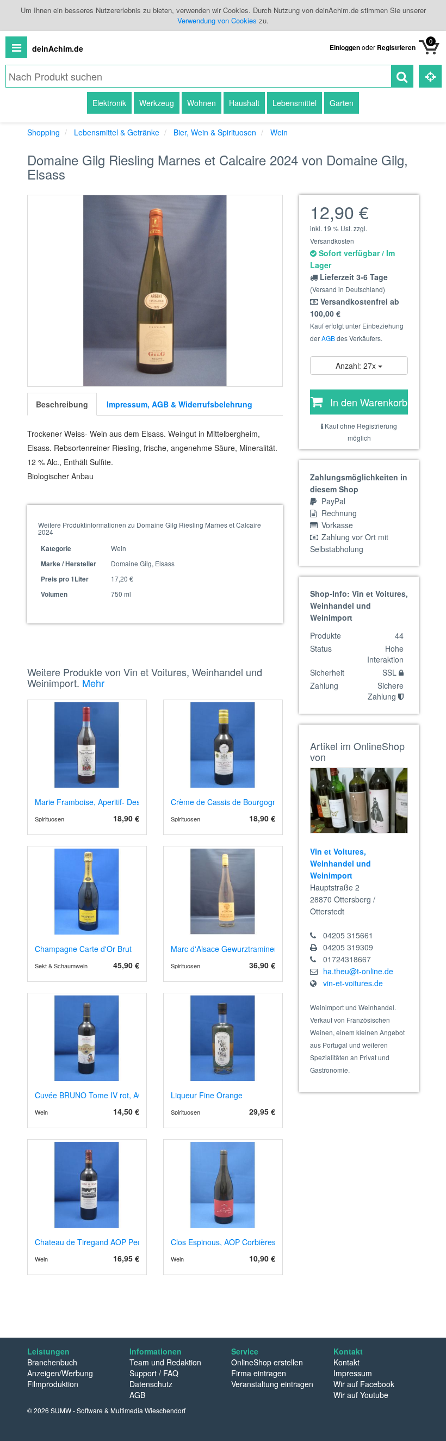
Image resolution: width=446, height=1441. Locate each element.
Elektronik (109, 102)
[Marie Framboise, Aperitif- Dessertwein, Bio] (87, 745)
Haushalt (244, 102)
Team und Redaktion (165, 1362)
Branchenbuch (52, 1362)
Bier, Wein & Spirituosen (215, 132)
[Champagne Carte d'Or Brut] (87, 892)
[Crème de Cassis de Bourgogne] (223, 745)
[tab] (62, 404)
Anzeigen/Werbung (60, 1373)
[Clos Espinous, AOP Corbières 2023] (223, 1185)
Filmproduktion (52, 1383)
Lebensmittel (294, 102)
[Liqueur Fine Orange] (223, 1038)
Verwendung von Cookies (217, 20)
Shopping (43, 132)
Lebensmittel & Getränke (116, 132)
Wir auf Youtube (360, 1394)
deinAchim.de (57, 48)
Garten (342, 102)
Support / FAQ (153, 1373)
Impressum (352, 1373)
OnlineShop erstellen (267, 1362)
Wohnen (201, 102)
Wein (279, 132)
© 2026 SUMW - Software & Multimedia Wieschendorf (106, 1410)
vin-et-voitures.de (353, 983)
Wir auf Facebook (363, 1383)
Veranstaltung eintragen (272, 1383)
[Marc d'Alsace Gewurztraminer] (223, 892)
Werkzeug (156, 102)
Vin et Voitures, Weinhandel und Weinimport (340, 863)
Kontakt (346, 1362)
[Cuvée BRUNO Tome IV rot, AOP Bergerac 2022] (87, 1038)
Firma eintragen (258, 1373)
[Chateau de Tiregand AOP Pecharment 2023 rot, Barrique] (87, 1185)
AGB (328, 338)
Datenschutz (150, 1383)
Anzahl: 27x (357, 365)
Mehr (93, 683)
